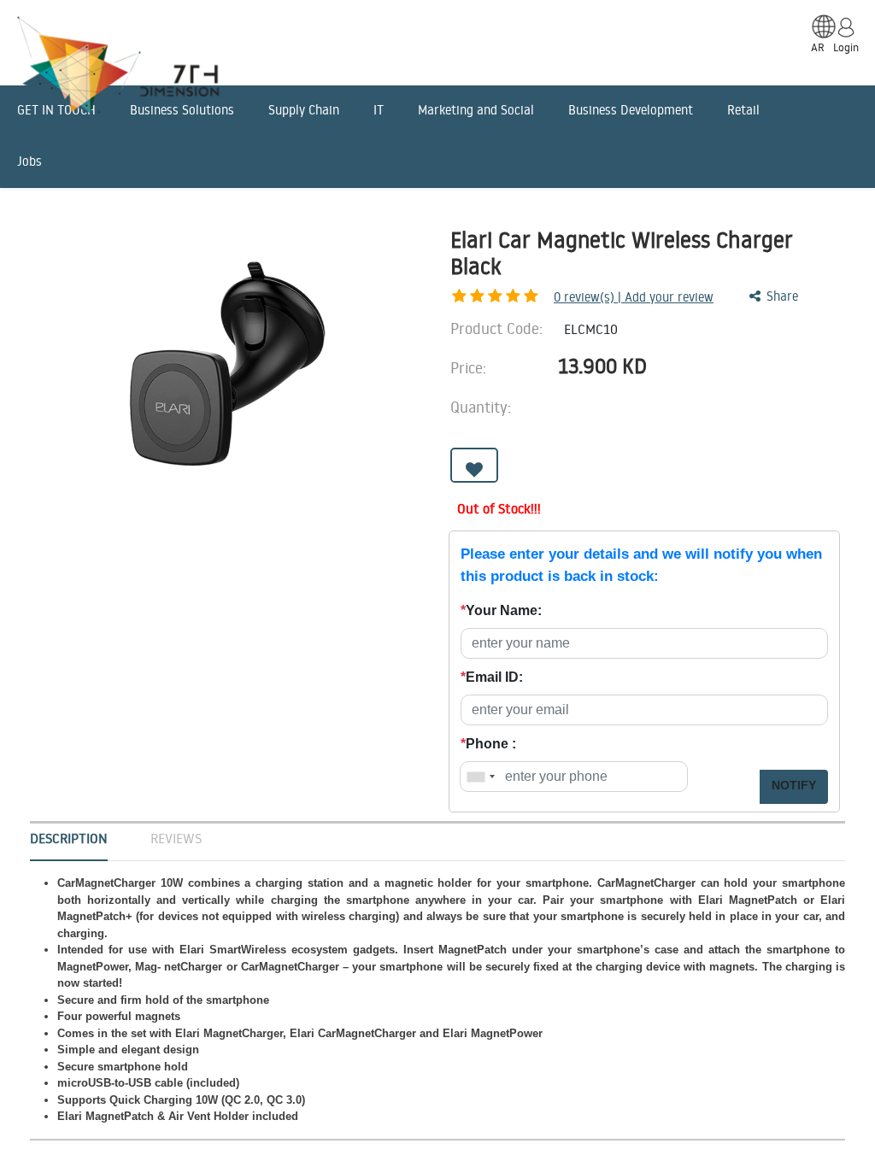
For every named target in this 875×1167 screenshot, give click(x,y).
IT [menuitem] (378, 110)
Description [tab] (69, 838)
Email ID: (492, 677)
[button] (474, 465)
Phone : (488, 743)
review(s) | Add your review (634, 297)
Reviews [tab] (176, 838)
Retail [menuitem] (743, 110)
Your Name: (501, 610)
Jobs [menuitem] (29, 161)
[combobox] (480, 776)
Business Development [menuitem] (630, 110)
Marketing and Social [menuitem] (476, 110)
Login (846, 47)
